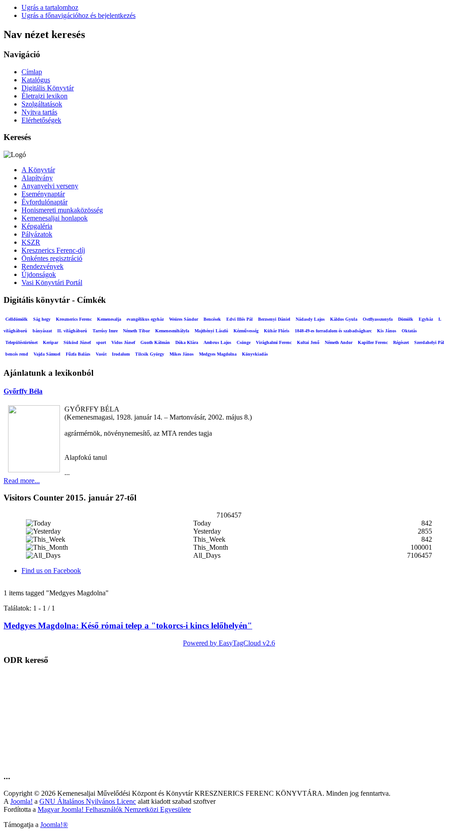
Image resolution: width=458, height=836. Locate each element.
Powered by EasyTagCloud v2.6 (229, 643)
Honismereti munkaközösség (62, 210)
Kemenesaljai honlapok (54, 218)
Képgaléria (36, 226)
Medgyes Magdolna (218, 354)
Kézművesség (246, 330)
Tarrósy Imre (105, 330)
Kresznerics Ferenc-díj (53, 250)
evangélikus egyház (145, 319)
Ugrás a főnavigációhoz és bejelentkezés (78, 15)
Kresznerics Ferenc (74, 319)
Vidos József (123, 342)
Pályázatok (36, 234)
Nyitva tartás (39, 112)
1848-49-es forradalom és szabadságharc (333, 330)
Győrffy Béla (23, 391)
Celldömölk (16, 319)
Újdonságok (38, 274)
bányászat (42, 330)
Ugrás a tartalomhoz (49, 7)
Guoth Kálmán (155, 342)
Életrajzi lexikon (44, 96)
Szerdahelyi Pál (429, 342)
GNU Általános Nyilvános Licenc (87, 801)
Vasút (101, 354)
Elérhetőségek (41, 120)
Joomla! (21, 801)
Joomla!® (54, 824)
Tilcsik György (149, 354)
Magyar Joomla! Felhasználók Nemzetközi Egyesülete (114, 809)
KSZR (30, 242)
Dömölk (405, 319)
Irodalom (121, 354)
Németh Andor (338, 342)
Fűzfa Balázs (78, 354)
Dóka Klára (186, 342)
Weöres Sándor (183, 319)
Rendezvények (42, 266)
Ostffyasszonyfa (378, 319)
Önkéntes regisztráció (51, 258)
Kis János (386, 330)
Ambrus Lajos (217, 342)
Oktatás (409, 330)
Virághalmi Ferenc (274, 342)
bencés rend (16, 354)
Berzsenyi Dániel (274, 319)
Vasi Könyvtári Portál (51, 282)
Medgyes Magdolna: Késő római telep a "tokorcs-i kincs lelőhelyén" (128, 625)
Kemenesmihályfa (172, 330)
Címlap (31, 72)
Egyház (426, 319)
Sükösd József (77, 342)
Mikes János (182, 354)
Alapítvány (37, 178)
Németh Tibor (136, 330)
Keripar (50, 342)
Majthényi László (211, 330)
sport (101, 342)
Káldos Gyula (343, 319)
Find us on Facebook (51, 570)
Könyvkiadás (255, 354)
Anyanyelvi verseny (49, 186)
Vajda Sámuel (47, 354)
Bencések (212, 319)
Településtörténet (21, 342)
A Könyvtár (38, 170)
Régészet (401, 342)
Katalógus (35, 80)
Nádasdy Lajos (310, 319)
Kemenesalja (109, 319)
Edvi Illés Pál (239, 319)
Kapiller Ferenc (373, 342)
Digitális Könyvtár (47, 88)
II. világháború (72, 330)
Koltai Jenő (308, 342)
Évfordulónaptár (44, 202)
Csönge (243, 342)
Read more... (22, 480)
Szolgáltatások (41, 104)
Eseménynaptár (43, 194)
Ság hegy (42, 319)
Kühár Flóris (276, 330)
